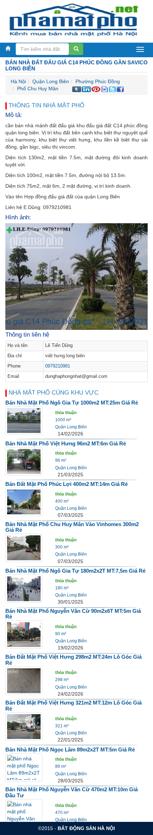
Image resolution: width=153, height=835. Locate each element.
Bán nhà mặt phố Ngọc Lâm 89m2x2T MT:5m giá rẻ (70, 749)
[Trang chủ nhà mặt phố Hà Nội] (73, 19)
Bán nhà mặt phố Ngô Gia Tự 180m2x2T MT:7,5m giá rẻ (75, 571)
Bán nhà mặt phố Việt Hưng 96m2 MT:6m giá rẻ (65, 443)
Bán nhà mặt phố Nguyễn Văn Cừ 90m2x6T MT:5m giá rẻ (73, 614)
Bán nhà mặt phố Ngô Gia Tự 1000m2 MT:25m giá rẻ (71, 403)
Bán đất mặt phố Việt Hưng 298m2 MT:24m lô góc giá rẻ (73, 660)
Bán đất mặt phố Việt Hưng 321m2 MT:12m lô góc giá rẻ (73, 706)
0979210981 (57, 366)
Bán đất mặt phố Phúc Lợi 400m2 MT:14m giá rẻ (66, 484)
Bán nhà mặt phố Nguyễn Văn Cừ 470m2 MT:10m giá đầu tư (71, 792)
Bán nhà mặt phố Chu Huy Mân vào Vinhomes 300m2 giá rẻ (72, 527)
